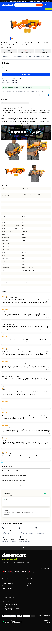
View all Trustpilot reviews (26, 518)
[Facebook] (48, 569)
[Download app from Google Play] (7, 621)
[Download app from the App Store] (17, 621)
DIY (32, 9)
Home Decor (11, 9)
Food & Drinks (20, 9)
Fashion (27, 9)
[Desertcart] (7, 5)
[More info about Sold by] (22, 78)
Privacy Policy (45, 618)
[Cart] (48, 5)
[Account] (45, 5)
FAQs (48, 623)
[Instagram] (42, 569)
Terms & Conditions (44, 615)
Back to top (26, 547)
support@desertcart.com (11, 604)
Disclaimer (46, 620)
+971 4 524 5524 (9, 609)
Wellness (4, 9)
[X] (45, 569)
